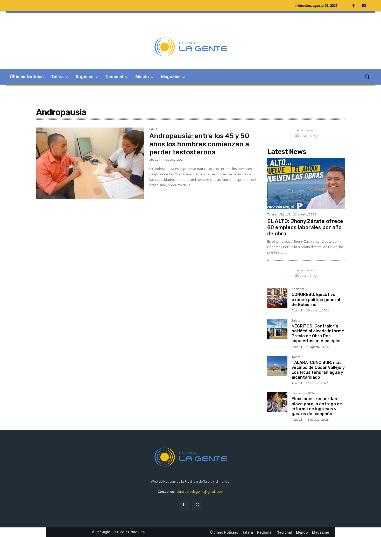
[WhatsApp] (197, 505)
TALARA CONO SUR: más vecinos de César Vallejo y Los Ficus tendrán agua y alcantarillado (318, 370)
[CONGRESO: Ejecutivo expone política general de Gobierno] (277, 298)
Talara (271, 214)
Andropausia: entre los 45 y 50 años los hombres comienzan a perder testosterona (199, 144)
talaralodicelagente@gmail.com (199, 492)
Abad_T (154, 159)
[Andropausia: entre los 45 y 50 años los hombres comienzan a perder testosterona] (90, 163)
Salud (153, 129)
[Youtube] (364, 6)
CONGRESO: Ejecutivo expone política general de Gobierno (316, 299)
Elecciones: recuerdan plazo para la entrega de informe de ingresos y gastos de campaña (317, 406)
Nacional (298, 289)
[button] (367, 76)
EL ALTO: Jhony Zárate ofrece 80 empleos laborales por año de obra (305, 227)
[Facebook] (184, 505)
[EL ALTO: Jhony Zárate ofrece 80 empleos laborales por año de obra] (306, 183)
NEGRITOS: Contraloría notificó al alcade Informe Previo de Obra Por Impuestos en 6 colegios (318, 334)
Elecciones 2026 (303, 393)
